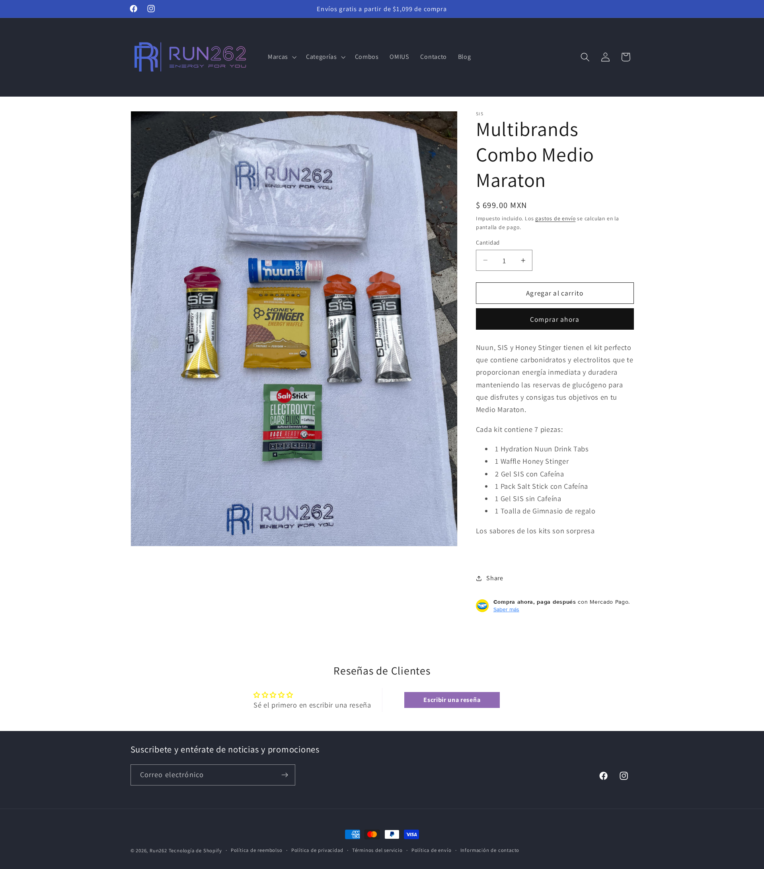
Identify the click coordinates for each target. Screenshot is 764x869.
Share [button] (494, 578)
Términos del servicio (377, 850)
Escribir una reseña (451, 700)
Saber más (506, 609)
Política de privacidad (317, 850)
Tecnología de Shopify (195, 850)
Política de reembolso (257, 850)
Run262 (158, 850)
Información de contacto (490, 850)
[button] (281, 56)
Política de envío (431, 850)
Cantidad (488, 242)
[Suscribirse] (285, 775)
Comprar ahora (554, 319)
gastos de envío (555, 218)
